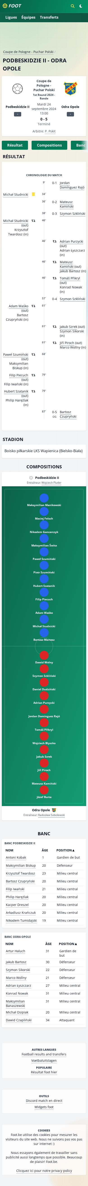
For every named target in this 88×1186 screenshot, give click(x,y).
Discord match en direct (44, 1100)
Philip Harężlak (17, 897)
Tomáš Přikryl (70, 278)
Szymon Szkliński (72, 213)
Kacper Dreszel (17, 905)
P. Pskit (50, 131)
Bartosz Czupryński (68, 414)
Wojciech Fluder (51, 482)
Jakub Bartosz (16, 962)
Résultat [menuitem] (15, 145)
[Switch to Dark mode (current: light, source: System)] (80, 6)
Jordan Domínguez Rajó (72, 185)
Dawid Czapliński (19, 1020)
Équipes (28, 17)
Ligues (11, 17)
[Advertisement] (44, 38)
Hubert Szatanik (16, 391)
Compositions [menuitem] (49, 145)
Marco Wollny (16, 978)
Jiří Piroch (67, 343)
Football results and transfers (44, 1054)
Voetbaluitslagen (44, 1060)
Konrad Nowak (17, 993)
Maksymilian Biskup (21, 865)
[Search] (72, 6)
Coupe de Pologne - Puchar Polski (28, 52)
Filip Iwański (15, 889)
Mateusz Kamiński (67, 204)
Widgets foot (44, 1107)
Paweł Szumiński (15, 354)
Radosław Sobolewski (51, 815)
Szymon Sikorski (18, 970)
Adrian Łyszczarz (18, 985)
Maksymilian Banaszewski (15, 1003)
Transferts (49, 17)
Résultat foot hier (44, 1072)
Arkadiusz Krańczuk (21, 912)
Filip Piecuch (18, 375)
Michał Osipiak (17, 1012)
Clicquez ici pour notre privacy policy (44, 1170)
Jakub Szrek (68, 326)
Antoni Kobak (16, 857)
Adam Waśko (18, 306)
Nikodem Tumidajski (21, 920)
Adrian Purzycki (71, 241)
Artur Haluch (15, 951)
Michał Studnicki (15, 194)
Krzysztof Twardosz (20, 873)
